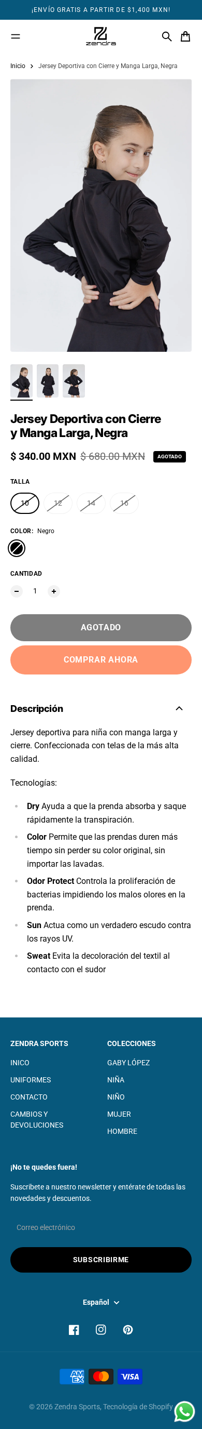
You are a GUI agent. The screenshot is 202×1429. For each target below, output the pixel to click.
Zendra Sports (77, 1406)
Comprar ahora (101, 660)
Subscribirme (101, 1259)
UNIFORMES (30, 1080)
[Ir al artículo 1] (21, 381)
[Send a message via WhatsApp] (184, 1411)
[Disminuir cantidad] (16, 591)
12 (58, 503)
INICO (20, 1062)
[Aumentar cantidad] (54, 591)
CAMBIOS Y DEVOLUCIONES (36, 1119)
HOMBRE (122, 1131)
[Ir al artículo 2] (48, 381)
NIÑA (115, 1080)
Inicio (17, 66)
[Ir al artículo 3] (74, 381)
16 (124, 503)
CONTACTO (29, 1097)
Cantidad (26, 573)
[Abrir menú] (15, 36)
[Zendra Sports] (101, 36)
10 (25, 503)
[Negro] (16, 548)
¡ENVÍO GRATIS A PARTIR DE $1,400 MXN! (101, 10)
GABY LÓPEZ (128, 1062)
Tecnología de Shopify (138, 1406)
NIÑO (116, 1097)
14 (91, 503)
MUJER (119, 1114)
